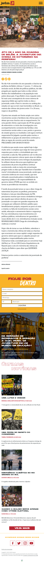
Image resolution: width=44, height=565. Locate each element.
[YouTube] (31, 543)
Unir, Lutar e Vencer (13, 398)
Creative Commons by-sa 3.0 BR (30, 555)
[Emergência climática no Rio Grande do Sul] (12, 470)
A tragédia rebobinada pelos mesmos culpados (16, 481)
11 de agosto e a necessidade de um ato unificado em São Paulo (21, 405)
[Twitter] (18, 543)
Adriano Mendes (6, 72)
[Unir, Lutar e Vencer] (12, 395)
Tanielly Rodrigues (7, 437)
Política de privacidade (7, 549)
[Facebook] (12, 543)
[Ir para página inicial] (7, 5)
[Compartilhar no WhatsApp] (9, 79)
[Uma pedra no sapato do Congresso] (12, 429)
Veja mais (22, 528)
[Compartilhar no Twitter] (6, 79)
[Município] (27, 302)
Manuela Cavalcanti (8, 401)
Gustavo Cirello (7, 477)
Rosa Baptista (19, 401)
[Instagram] (25, 543)
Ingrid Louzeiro (17, 72)
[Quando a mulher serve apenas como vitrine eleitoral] (12, 506)
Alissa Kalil (5, 514)
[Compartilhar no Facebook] (3, 79)
